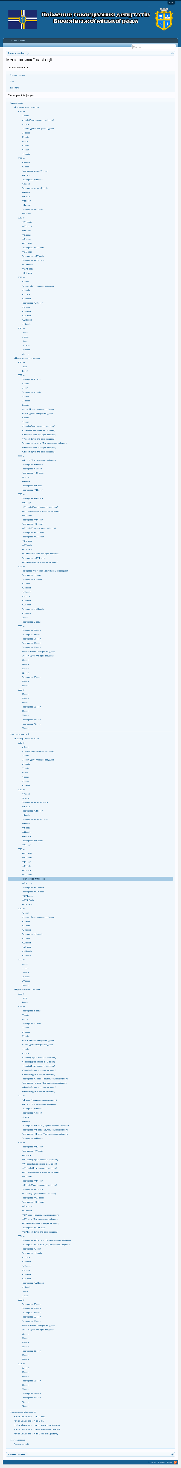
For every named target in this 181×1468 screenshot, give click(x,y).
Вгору (169, 1462)
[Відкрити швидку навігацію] (172, 53)
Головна (161, 1462)
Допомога (14, 88)
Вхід (171, 3)
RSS (175, 1462)
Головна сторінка (17, 75)
